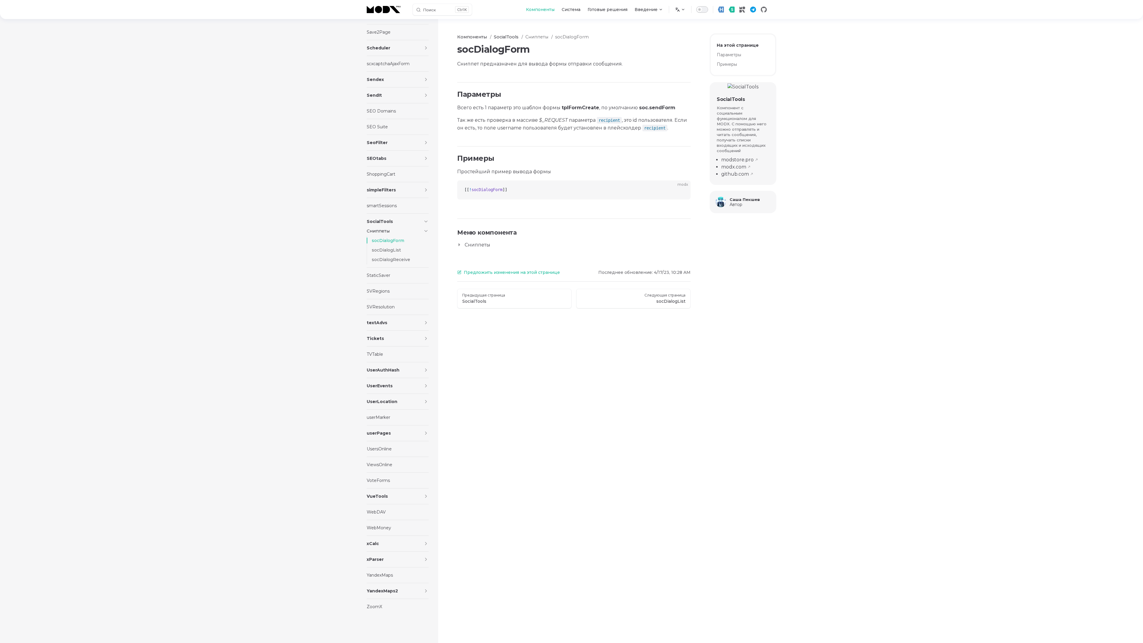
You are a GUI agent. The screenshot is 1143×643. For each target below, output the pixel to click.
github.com (735, 174)
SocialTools (731, 99)
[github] (763, 9)
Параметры (729, 54)
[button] (426, 48)
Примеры (727, 64)
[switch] (702, 9)
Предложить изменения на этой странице (512, 272)
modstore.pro (737, 160)
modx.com (733, 167)
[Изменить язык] (680, 9)
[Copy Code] (681, 190)
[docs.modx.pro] (385, 9)
